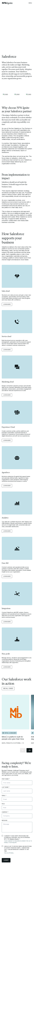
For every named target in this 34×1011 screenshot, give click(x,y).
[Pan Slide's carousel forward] (29, 750)
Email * (4, 795)
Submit (6, 860)
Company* (5, 812)
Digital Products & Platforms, (11, 743)
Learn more (7, 304)
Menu (30, 3)
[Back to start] (7, 3)
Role (3, 804)
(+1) (23, 743)
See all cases (8, 688)
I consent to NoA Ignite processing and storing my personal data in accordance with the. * (17, 837)
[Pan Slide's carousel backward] (23, 750)
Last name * (5, 787)
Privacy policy (14, 839)
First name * (6, 779)
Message (4, 820)
